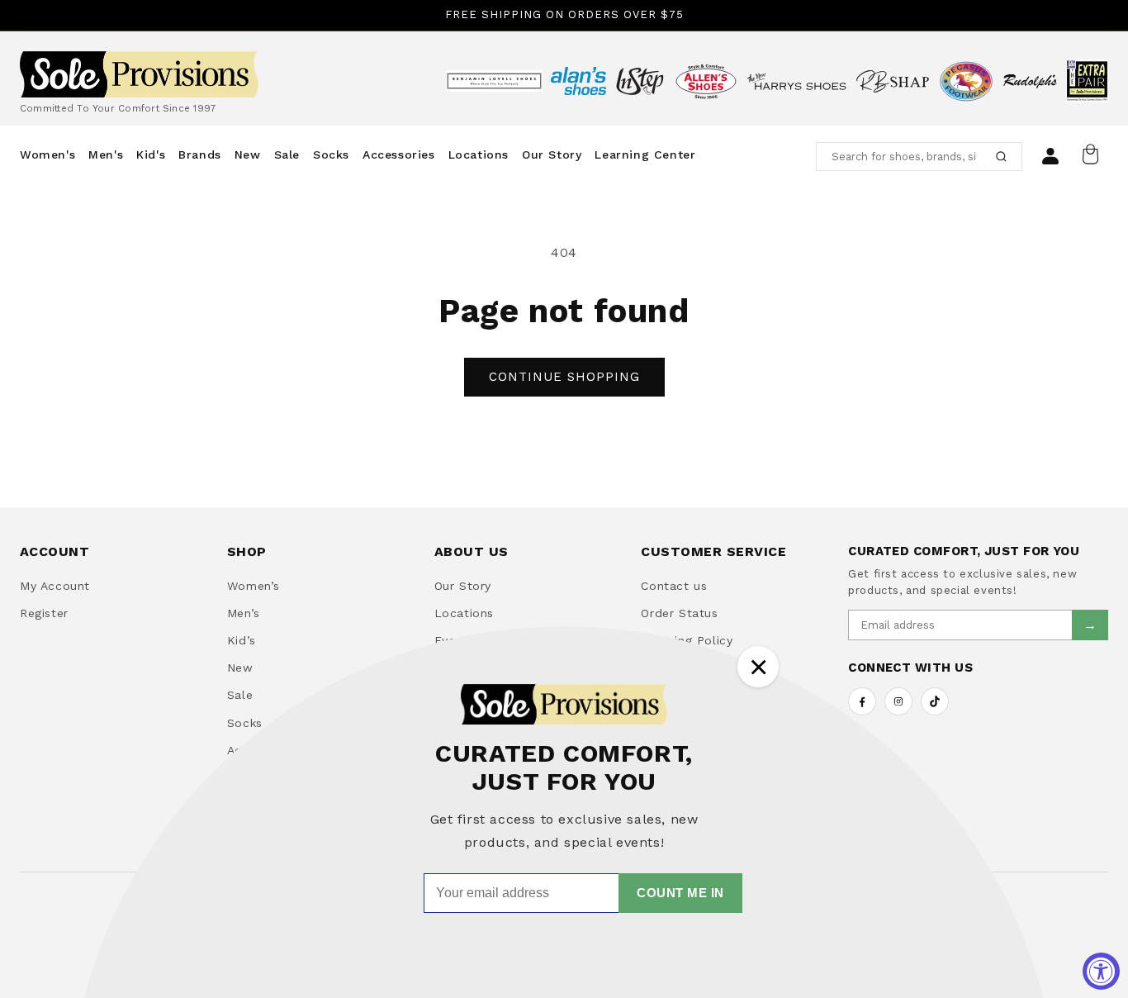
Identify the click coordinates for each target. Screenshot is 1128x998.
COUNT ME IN (680, 893)
